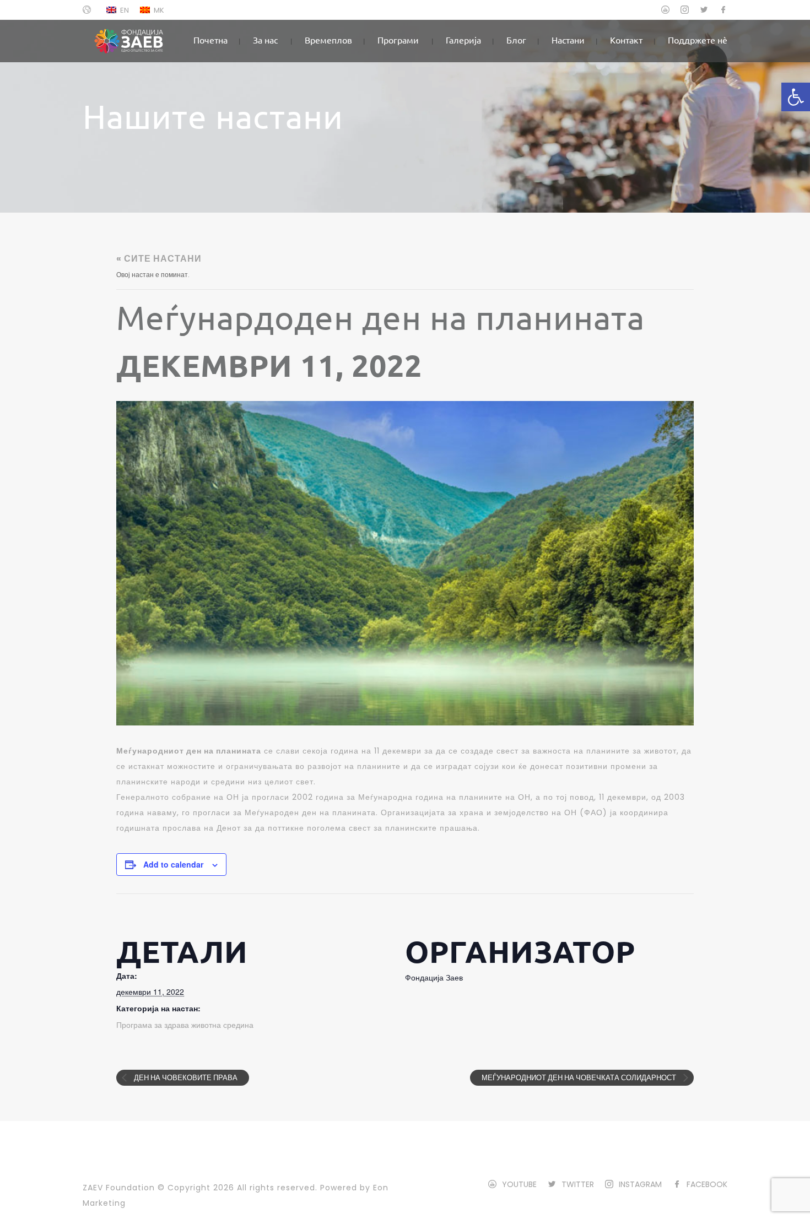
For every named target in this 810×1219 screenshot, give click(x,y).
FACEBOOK (707, 1184)
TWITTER (577, 1184)
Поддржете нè (697, 39)
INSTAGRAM (640, 1184)
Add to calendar (173, 864)
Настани (568, 39)
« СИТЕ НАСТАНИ (159, 258)
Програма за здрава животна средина (184, 1025)
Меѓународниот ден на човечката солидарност (580, 1077)
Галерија (463, 39)
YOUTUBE (519, 1184)
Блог (516, 39)
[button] (795, 97)
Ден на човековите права (184, 1077)
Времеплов (328, 39)
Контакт (626, 39)
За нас (265, 39)
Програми (398, 39)
